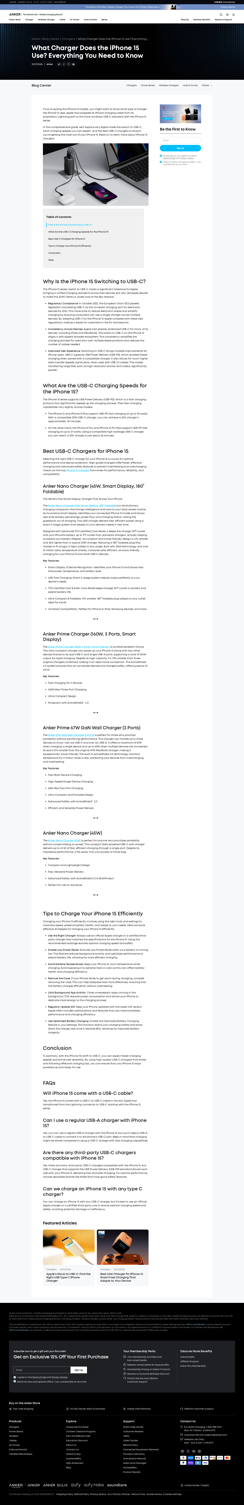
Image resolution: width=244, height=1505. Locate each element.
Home (36, 39)
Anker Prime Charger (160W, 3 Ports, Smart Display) (79, 647)
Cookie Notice (154, 1494)
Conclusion (54, 252)
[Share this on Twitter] (59, 64)
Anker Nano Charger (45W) (64, 840)
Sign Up (180, 148)
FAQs (51, 260)
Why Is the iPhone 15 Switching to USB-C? (70, 224)
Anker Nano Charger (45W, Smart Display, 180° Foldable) (82, 505)
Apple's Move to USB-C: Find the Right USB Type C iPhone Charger (68, 1277)
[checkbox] (15, 1377)
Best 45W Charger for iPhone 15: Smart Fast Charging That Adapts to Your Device (121, 1277)
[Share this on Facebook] (64, 64)
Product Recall (228, 7)
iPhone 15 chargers (77, 470)
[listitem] (182, 1451)
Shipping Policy (64, 1494)
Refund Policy (81, 1494)
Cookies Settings (172, 1494)
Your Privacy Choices (118, 1494)
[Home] (36, 14)
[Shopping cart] (227, 14)
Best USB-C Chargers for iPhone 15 (66, 238)
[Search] (221, 14)
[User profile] (233, 14)
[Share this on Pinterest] (69, 64)
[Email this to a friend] (73, 64)
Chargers (68, 39)
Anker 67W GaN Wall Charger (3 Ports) (71, 735)
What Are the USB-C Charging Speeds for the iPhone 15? (78, 231)
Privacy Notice (59, 1377)
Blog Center (51, 39)
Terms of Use (169, 158)
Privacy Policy (187, 158)
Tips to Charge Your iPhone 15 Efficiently (69, 245)
